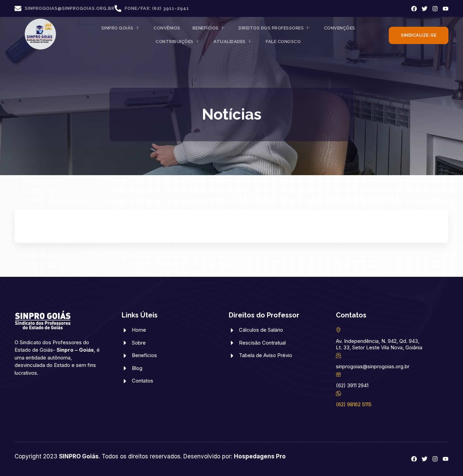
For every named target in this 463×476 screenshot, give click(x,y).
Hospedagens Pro (260, 456)
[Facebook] (414, 9)
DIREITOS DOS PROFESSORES (271, 27)
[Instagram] (435, 9)
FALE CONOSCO (283, 41)
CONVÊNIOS (167, 27)
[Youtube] (445, 9)
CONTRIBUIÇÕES (175, 41)
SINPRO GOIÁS (117, 27)
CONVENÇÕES (339, 27)
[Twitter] (424, 9)
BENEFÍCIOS (206, 27)
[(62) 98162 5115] (338, 393)
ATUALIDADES (230, 41)
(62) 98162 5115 (353, 404)
